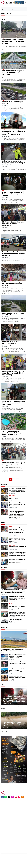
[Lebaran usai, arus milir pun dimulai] (13, 91)
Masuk (17, 828)
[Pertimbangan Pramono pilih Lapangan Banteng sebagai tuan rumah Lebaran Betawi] (4, 614)
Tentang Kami (19, 841)
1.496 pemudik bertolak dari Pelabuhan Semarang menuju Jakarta (13, 193)
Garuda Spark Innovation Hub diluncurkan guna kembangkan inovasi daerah (17, 670)
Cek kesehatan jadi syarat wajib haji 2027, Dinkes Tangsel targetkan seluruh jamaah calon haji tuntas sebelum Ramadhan (16, 514)
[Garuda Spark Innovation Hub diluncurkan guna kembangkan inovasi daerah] (4, 671)
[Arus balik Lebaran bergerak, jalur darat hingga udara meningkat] (13, 60)
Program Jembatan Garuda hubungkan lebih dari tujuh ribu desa (14, 723)
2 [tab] (12, 706)
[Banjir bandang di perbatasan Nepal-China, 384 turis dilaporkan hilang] (4, 656)
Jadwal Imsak (18, 819)
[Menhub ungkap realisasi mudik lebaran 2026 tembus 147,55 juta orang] (4, 606)
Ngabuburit (18, 804)
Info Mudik (18, 809)
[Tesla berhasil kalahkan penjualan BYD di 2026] (4, 621)
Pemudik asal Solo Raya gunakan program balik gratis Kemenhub (13, 253)
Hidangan (17, 806)
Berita (16, 801)
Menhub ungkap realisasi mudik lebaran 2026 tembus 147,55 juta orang (17, 606)
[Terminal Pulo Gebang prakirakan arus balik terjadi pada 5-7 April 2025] (13, 421)
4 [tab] (16, 706)
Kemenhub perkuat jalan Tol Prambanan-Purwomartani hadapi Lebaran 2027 (17, 561)
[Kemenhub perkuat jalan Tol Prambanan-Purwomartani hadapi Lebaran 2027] (4, 561)
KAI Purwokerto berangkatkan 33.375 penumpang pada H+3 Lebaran (13, 283)
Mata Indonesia (5, 830)
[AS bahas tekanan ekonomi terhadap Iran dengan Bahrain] (4, 664)
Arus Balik (4, 38)
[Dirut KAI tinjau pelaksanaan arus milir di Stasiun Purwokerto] (13, 212)
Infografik (12, 495)
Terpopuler (4, 484)
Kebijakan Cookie (20, 838)
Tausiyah (17, 814)
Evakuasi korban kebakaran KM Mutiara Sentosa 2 (14, 779)
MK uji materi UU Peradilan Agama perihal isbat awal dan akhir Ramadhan (17, 598)
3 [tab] (14, 706)
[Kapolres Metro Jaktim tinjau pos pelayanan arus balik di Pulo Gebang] (13, 362)
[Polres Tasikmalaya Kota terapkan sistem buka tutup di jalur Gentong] (13, 151)
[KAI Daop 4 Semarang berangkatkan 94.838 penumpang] (13, 332)
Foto (3, 129)
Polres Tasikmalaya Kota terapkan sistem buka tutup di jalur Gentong (13, 162)
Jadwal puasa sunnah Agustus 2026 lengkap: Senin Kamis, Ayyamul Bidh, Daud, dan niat (17, 490)
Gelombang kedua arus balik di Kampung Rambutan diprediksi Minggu (14, 41)
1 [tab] (9, 706)
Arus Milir (17, 9)
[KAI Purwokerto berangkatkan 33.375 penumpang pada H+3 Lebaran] (13, 272)
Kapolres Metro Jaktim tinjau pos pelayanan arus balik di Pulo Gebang (13, 373)
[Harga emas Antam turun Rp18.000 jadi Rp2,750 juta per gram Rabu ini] (4, 678)
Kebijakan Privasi (19, 836)
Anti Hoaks (4, 825)
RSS (16, 848)
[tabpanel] (14, 696)
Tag (12, 9)
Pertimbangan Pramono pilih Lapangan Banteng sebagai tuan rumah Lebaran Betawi (17, 614)
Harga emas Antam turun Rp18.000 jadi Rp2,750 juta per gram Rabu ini (17, 677)
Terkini (3, 522)
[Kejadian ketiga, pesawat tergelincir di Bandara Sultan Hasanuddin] (14, 639)
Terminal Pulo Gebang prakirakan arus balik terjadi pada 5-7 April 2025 (12, 433)
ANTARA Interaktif (6, 828)
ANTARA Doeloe (5, 833)
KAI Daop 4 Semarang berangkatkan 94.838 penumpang (10, 343)
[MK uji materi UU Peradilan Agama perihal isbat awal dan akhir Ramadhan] (4, 598)
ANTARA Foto (19, 851)
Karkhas (3, 823)
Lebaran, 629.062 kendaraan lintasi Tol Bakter (13, 314)
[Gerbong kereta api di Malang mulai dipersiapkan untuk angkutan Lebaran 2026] (13, 120)
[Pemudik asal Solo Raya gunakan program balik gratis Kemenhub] (13, 242)
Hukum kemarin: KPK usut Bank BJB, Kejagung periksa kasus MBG (17, 504)
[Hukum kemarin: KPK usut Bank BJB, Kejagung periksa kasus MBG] (4, 505)
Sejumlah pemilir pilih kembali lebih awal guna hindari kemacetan (13, 403)
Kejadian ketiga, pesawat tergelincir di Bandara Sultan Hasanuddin (12, 650)
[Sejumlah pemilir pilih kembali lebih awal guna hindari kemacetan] (13, 391)
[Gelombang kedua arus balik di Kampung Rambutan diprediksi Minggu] (13, 29)
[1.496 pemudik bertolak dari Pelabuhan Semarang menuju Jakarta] (13, 181)
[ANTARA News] (7, 2)
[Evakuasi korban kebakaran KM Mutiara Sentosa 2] (4, 498)
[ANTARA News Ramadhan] (9, 792)
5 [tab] (18, 706)
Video (10, 603)
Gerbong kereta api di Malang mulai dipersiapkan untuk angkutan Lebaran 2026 (13, 132)
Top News (4, 567)
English (17, 817)
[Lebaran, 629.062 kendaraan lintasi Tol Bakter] (13, 303)
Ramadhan (6, 9)
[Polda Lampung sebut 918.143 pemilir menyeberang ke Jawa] (13, 451)
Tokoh (17, 812)
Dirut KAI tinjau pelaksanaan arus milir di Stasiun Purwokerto (13, 223)
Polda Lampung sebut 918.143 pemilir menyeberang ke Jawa (13, 463)
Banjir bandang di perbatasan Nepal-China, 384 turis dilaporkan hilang (17, 656)
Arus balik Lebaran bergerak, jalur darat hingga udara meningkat (13, 72)
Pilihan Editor (5, 627)
